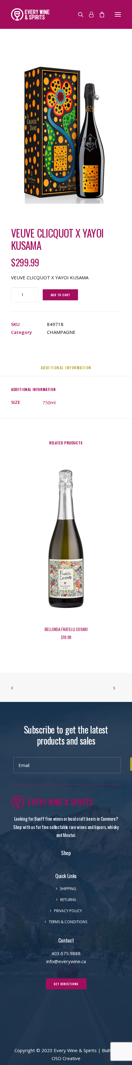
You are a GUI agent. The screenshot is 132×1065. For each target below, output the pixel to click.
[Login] (88, 14)
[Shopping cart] (99, 14)
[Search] (77, 14)
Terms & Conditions (68, 921)
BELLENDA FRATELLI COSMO (66, 629)
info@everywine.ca (66, 961)
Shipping (68, 888)
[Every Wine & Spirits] (30, 14)
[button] (118, 14)
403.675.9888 (66, 953)
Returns (68, 899)
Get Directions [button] (66, 984)
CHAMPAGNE (61, 332)
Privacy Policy (68, 910)
